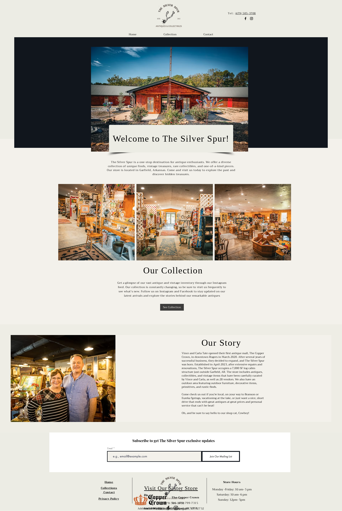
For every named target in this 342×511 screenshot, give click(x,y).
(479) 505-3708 (245, 13)
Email (110, 448)
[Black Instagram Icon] (251, 18)
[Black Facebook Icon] (245, 18)
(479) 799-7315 (187, 503)
